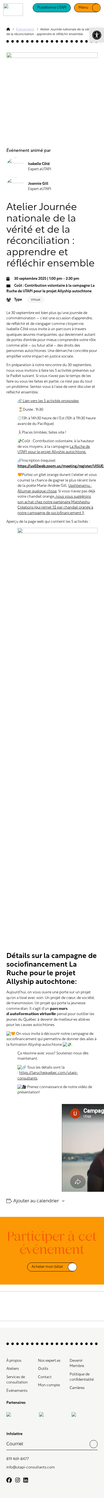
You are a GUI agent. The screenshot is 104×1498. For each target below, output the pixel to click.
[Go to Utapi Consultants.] (8, 29)
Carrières (77, 1388)
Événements (16, 1391)
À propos (13, 1361)
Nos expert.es (49, 1361)
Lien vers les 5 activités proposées (48, 401)
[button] (97, 35)
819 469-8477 (17, 1459)
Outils (43, 1369)
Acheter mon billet (47, 1267)
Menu (83, 7)
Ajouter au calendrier (36, 1201)
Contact (45, 1377)
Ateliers (12, 1369)
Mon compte (49, 1385)
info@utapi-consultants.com (30, 1467)
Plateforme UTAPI (52, 7)
